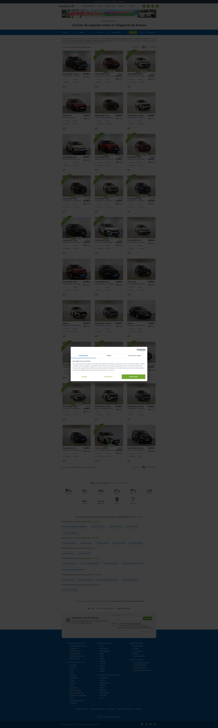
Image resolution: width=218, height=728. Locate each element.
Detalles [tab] (109, 355)
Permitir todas (133, 376)
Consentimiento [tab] (83, 355)
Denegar (84, 376)
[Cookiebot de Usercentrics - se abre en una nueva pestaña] (138, 350)
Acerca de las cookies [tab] (134, 355)
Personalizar (108, 376)
